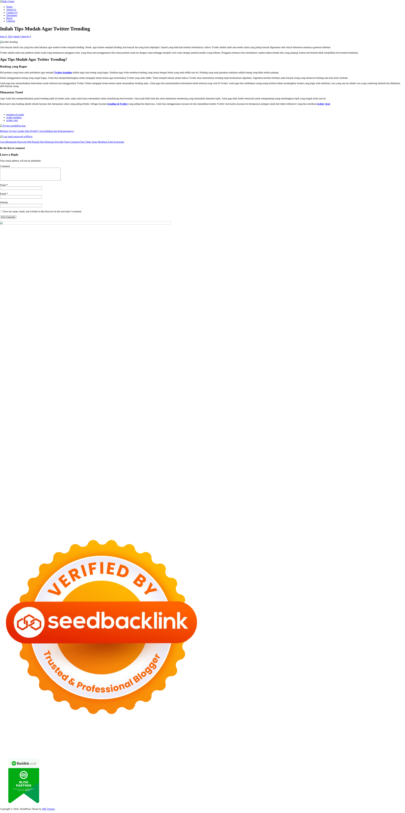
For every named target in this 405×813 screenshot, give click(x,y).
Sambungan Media (170, 753)
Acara (126, 750)
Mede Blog (36, 741)
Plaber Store (207, 733)
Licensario (273, 741)
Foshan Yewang (192, 733)
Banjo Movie (118, 744)
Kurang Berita (288, 747)
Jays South (216, 735)
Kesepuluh (155, 753)
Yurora (154, 735)
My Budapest (90, 744)
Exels (222, 738)
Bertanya (110, 750)
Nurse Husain (7, 738)
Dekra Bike (174, 741)
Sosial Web (356, 747)
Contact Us (12, 12)
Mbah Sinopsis (197, 735)
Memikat (100, 753)
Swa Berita (119, 735)
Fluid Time (63, 741)
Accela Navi (245, 733)
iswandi (57, 747)
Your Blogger (370, 747)
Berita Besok (344, 747)
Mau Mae (375, 744)
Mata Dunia (333, 744)
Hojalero (71, 738)
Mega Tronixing (323, 738)
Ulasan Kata (26, 753)
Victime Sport (329, 741)
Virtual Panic (397, 735)
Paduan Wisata (21, 750)
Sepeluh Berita (272, 753)
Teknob (343, 744)
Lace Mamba (112, 733)
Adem (335, 750)
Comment (5, 166)
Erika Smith (290, 738)
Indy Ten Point (286, 741)
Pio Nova (82, 741)
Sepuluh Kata (202, 753)
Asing (197, 750)
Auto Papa (360, 733)
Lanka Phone (76, 733)
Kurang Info (274, 747)
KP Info (316, 735)
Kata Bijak (177, 735)
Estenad (344, 735)
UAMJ (9, 744)
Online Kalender (189, 741)
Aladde (257, 735)
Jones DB (293, 744)
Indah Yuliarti (77, 750)
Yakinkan (119, 753)
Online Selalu (7, 750)
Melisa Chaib (144, 735)
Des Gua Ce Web (227, 744)
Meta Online (165, 735)
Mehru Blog (107, 735)
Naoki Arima (184, 744)
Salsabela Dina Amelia (255, 747)
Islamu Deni (94, 735)
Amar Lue (394, 738)
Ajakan (328, 750)
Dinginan (59, 753)
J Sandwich (197, 744)
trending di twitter (15, 114)
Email (3, 193)
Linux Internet (211, 744)
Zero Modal (220, 733)
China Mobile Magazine (186, 738)
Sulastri (18, 738)
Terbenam (250, 750)
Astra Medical (314, 741)
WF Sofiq (115, 738)
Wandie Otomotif (174, 747)
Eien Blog (97, 738)
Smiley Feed (263, 738)
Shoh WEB (28, 738)
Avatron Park (372, 733)
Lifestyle (10, 21)
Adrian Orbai (277, 738)
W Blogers (67, 735)
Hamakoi (353, 735)
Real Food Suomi (206, 741)
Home (9, 6)
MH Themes (48, 809)
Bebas (258, 750)
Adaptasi (134, 750)
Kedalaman (89, 753)
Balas (221, 750)
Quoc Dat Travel (328, 733)
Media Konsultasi (289, 753)
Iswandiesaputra (69, 747)
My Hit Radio (277, 735)
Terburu (290, 750)
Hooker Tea (362, 738)
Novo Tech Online (56, 738)
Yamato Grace (80, 735)
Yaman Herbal (32, 744)
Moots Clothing (382, 735)
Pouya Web (24, 741)
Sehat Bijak (100, 750)
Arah (203, 750)
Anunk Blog (14, 733)
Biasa (275, 750)
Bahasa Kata (331, 753)
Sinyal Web (317, 747)
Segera (128, 753)
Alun (152, 750)
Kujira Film (382, 738)
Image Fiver (55, 733)
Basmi (215, 750)
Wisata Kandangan (220, 747)
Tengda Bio (350, 738)
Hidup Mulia (166, 738)
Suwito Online (19, 747)
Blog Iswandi (190, 747)
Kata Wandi (131, 747)
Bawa (241, 750)
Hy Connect (333, 735)
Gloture (241, 738)
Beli (236, 750)
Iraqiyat (73, 741)
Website (4, 202)
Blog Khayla (204, 747)
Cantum (306, 750)
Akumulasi (172, 750)
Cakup (313, 750)
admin (16, 36)
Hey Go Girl (99, 733)
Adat (141, 750)
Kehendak (144, 753)
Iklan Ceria (55, 735)
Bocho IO (131, 744)
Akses (353, 750)
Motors (3, 733)
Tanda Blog (259, 753)
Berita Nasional (303, 747)
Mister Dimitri (127, 738)
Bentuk (282, 750)
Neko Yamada (177, 733)
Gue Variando (390, 741)
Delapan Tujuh (41, 733)
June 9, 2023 (6, 36)
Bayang (229, 750)
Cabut (298, 750)
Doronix (88, 733)
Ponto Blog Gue (136, 741)
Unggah (397, 750)
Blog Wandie (237, 747)
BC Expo (149, 741)
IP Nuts (340, 741)
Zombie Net (41, 738)
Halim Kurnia (52, 750)
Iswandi (101, 747)
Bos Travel (320, 744)
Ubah (3, 753)
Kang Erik (364, 744)
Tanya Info (304, 753)
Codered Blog (50, 741)
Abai (147, 750)
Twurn (10, 735)
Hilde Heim (273, 733)
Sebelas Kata (394, 747)
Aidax (324, 735)
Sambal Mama (292, 735)
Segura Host (337, 738)
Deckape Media (75, 744)
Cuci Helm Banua (115, 747)
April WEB (235, 735)
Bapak (50, 753)
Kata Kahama (33, 735)
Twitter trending (63, 72)
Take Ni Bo (232, 733)
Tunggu (10, 753)
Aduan (320, 750)
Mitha (186, 735)
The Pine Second (305, 738)
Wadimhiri (284, 733)
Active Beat (46, 744)
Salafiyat (45, 735)
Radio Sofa (46, 747)
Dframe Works (259, 733)
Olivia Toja (131, 735)
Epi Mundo (20, 735)
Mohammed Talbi (108, 741)
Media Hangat (318, 753)
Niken (9, 747)
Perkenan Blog (231, 753)
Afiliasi (119, 750)
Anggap (360, 750)
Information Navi (278, 744)
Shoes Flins (93, 741)
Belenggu (267, 750)
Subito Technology (146, 733)
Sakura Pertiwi (37, 750)
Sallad (106, 738)
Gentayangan (40, 753)
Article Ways (161, 741)
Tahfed (383, 744)
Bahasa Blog (246, 753)
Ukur (17, 753)
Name (3, 185)
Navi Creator (34, 747)
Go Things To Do (246, 744)
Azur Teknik (27, 733)
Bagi (209, 750)
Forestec (151, 744)
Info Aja (89, 750)
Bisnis (9, 18)
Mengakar (344, 750)
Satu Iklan (382, 747)
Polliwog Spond (128, 733)
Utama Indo (306, 735)
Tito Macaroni (262, 744)
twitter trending (14, 117)
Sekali (135, 753)
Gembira (109, 753)
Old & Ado (376, 741)
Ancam (182, 750)
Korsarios (231, 741)
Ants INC (295, 733)
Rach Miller (204, 738)
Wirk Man (393, 744)
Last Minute (242, 741)
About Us (11, 9)
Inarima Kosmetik (258, 741)
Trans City (353, 744)
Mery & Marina (84, 738)
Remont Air (171, 744)
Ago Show (154, 738)
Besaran (79, 753)
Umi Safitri (64, 750)
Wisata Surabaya (306, 744)
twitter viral (323, 104)
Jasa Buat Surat (366, 735)
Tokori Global (60, 744)
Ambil (163, 750)
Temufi (372, 738)
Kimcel (65, 733)
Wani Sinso (247, 735)
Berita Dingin (217, 753)
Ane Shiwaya (11, 741)
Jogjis (208, 735)
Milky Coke (364, 741)
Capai (389, 750)
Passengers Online (310, 733)
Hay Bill (160, 744)
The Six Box (300, 741)
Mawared (220, 741)
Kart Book (231, 738)
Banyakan (69, 753)
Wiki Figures (162, 733)
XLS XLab (19, 744)
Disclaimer (11, 15)
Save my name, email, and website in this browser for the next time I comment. (42, 211)
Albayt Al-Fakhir (345, 733)
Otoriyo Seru (351, 741)
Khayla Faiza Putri (87, 747)
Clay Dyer (141, 744)
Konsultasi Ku (188, 753)
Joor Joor (122, 741)
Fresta (226, 735)
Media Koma (330, 747)
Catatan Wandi (144, 747)
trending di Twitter (117, 104)
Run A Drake (104, 744)
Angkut (190, 750)
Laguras (215, 738)
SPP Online (251, 738)
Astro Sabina (385, 733)
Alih (158, 750)
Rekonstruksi (141, 738)
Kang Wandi (159, 747)
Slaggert (265, 735)
